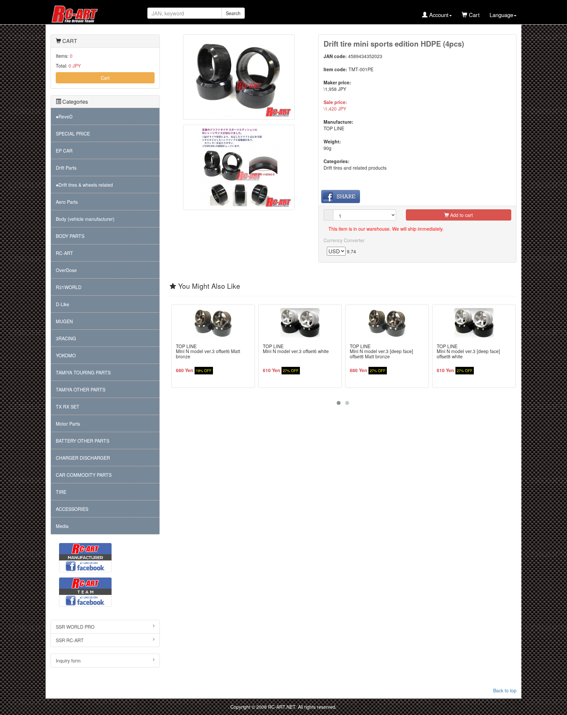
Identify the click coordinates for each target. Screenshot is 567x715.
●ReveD (64, 116)
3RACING (66, 338)
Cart (105, 77)
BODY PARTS (70, 236)
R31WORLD (68, 287)
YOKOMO (66, 355)
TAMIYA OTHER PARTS (80, 389)
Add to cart (461, 215)
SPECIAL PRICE (73, 133)
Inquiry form (68, 660)
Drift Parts (66, 167)
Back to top (504, 690)
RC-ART (64, 253)
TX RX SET (67, 406)
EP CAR (64, 150)
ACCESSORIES (72, 509)
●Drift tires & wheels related (84, 184)
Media (62, 526)
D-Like (62, 304)
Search (233, 13)
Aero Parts (67, 202)
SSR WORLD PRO (75, 626)
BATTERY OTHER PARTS (82, 440)
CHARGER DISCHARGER (83, 457)
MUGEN (64, 321)
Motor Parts (68, 423)
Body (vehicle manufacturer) (85, 219)
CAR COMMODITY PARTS (84, 475)
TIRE (61, 492)
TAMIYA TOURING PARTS (83, 372)
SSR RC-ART (70, 640)
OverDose (66, 270)
